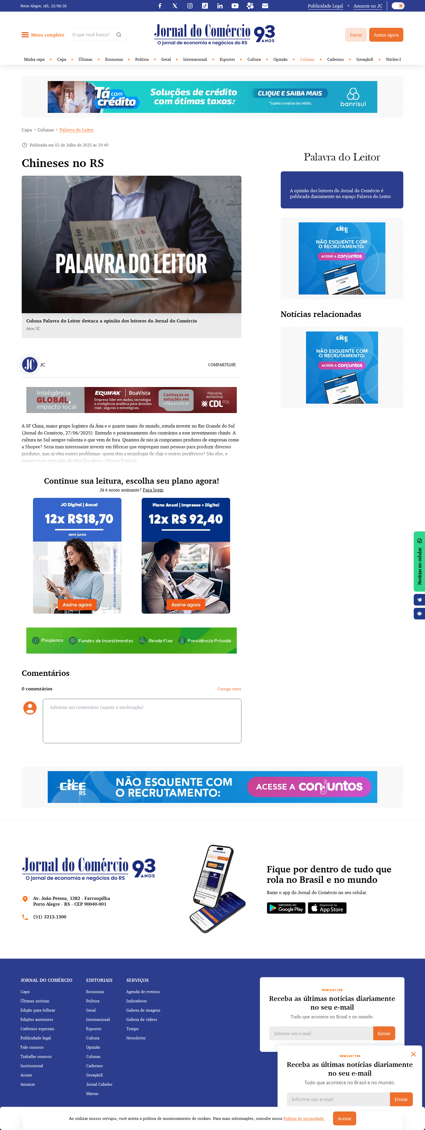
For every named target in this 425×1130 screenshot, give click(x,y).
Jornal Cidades (99, 1084)
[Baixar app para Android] (419, 613)
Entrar (356, 35)
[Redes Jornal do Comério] (250, 6)
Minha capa (34, 59)
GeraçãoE (364, 59)
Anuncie (28, 1084)
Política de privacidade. (304, 1118)
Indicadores (136, 1000)
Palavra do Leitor (77, 130)
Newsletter (136, 1037)
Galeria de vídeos (141, 1019)
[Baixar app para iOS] (419, 599)
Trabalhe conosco (36, 1056)
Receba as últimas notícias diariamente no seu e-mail (332, 1002)
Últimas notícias (35, 1000)
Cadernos (335, 59)
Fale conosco (32, 1047)
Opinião (281, 59)
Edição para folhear (38, 1010)
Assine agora (386, 35)
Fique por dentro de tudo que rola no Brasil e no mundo (329, 874)
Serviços (137, 980)
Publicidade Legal (325, 6)
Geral (166, 59)
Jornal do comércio (46, 980)
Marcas (92, 1093)
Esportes (227, 59)
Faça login (153, 490)
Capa (61, 59)
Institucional (32, 1065)
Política (142, 59)
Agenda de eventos (143, 991)
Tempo (132, 1028)
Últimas (86, 59)
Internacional (195, 59)
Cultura (254, 59)
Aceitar (345, 1118)
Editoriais (99, 980)
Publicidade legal (36, 1037)
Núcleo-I (393, 59)
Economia (114, 59)
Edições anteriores (37, 1019)
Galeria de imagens (143, 1010)
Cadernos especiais (37, 1028)
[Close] (413, 1054)
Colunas (307, 59)
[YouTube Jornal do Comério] (235, 6)
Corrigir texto (229, 688)
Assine (26, 1074)
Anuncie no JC (368, 6)
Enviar (384, 1033)
